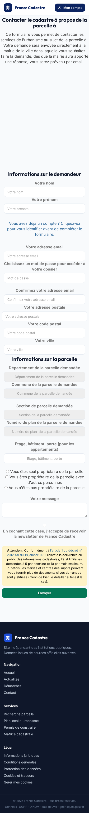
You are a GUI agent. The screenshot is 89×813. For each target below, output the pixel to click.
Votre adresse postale (44, 307)
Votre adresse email (44, 247)
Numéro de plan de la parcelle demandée (44, 422)
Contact (10, 692)
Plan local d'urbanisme (21, 721)
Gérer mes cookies (18, 782)
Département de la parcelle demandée (44, 367)
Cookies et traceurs (19, 775)
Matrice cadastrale (18, 734)
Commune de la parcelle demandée (45, 384)
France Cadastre (30, 7)
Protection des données (22, 769)
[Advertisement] (44, 122)
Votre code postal (44, 324)
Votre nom (44, 183)
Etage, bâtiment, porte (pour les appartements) (44, 446)
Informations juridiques (21, 755)
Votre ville (44, 340)
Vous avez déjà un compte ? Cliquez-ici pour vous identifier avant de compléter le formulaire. (44, 229)
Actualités (11, 679)
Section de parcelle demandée (44, 406)
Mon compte (72, 8)
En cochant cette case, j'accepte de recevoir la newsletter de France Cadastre (44, 534)
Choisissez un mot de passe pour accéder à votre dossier (44, 266)
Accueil (9, 672)
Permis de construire (20, 727)
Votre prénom (45, 199)
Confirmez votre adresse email (45, 290)
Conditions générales (20, 762)
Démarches (12, 686)
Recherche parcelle (19, 714)
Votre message (44, 498)
